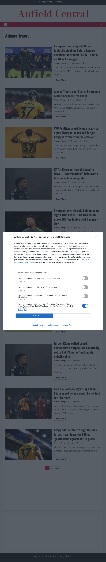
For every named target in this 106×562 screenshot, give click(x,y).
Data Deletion (38, 325)
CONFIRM (34, 316)
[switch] (85, 278)
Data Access (53, 325)
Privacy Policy (67, 325)
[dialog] (53, 281)
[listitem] (53, 272)
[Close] (97, 237)
